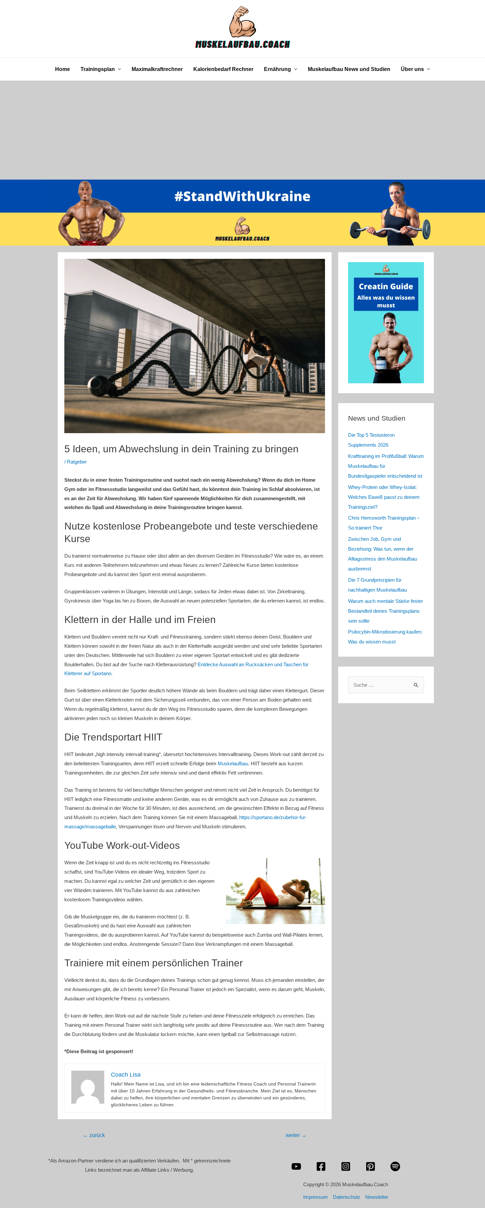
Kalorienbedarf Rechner (223, 69)
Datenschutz (346, 1197)
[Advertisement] (242, 130)
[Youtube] (296, 1166)
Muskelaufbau (233, 763)
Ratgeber (77, 462)
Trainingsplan (98, 69)
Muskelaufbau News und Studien (349, 69)
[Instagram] (346, 1166)
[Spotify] (395, 1166)
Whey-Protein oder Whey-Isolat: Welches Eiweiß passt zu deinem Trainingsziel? (384, 497)
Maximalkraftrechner (157, 69)
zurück (94, 1135)
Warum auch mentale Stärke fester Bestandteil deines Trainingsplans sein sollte (385, 611)
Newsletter (376, 1197)
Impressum (315, 1197)
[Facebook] (321, 1166)
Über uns (412, 69)
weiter (296, 1135)
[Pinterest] (370, 1166)
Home (62, 69)
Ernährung (277, 69)
